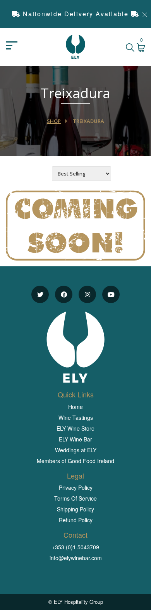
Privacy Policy (76, 487)
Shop (54, 121)
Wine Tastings (75, 417)
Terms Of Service (75, 498)
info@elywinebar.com (76, 558)
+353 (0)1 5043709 (75, 547)
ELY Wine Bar (75, 439)
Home (75, 407)
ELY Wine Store (75, 428)
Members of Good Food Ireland (75, 461)
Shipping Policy (75, 509)
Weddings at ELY (75, 450)
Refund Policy (76, 520)
